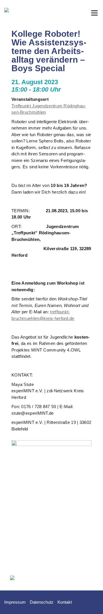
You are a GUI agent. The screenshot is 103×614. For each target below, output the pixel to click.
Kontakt (65, 602)
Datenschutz (42, 602)
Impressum (15, 602)
